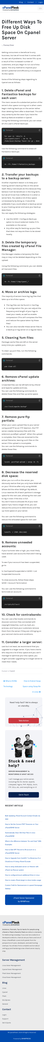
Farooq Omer (8, 45)
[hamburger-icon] (40, 8)
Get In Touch (24, 795)
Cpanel (12, 671)
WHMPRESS (26, 1039)
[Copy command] (39, 130)
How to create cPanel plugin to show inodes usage (23, 880)
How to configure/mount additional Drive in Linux (22, 875)
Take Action (24, 720)
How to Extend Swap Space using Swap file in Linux (32, 686)
